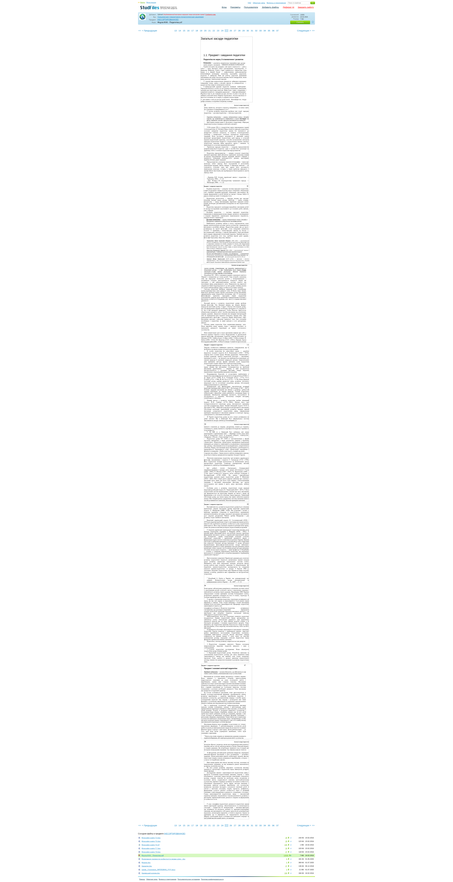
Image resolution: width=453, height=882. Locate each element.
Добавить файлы (270, 7)
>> (313, 30)
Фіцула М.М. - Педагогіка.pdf (153, 855)
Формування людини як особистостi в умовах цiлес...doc (163, 859)
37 (277, 30)
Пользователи (251, 7)
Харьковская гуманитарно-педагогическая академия (180, 17)
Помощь (142, 879)
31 (252, 30)
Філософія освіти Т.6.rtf (150, 845)
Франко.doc (146, 862)
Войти (142, 2)
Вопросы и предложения (276, 3)
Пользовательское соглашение (189, 879)
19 (201, 30)
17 (192, 30)
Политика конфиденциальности (212, 879)
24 (222, 30)
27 (235, 30)
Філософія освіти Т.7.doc (151, 848)
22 (214, 30)
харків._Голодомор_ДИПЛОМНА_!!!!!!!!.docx (158, 870)
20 (205, 30)
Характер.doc (147, 866)
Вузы (224, 7)
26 (231, 30)
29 (243, 30)
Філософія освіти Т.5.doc (151, 841)
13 (175, 30)
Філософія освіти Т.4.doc (151, 838)
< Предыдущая (149, 30)
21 (209, 30)
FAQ (249, 3)
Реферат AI (288, 7)
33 (260, 30)
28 (239, 30)
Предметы (235, 7)
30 (248, 30)
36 (273, 30)
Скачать (300, 22)
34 (265, 30)
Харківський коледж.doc (151, 873)
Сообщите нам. (210, 14)
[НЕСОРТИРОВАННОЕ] (167, 20)
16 (188, 30)
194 (285, 873)
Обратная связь (259, 3)
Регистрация (151, 2)
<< (139, 30)
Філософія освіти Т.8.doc (151, 852)
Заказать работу (306, 7)
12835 (286, 855)
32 (256, 30)
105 (285, 845)
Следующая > (304, 30)
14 (180, 30)
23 (218, 30)
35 (269, 30)
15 (184, 30)
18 (197, 30)
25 (226, 30)
